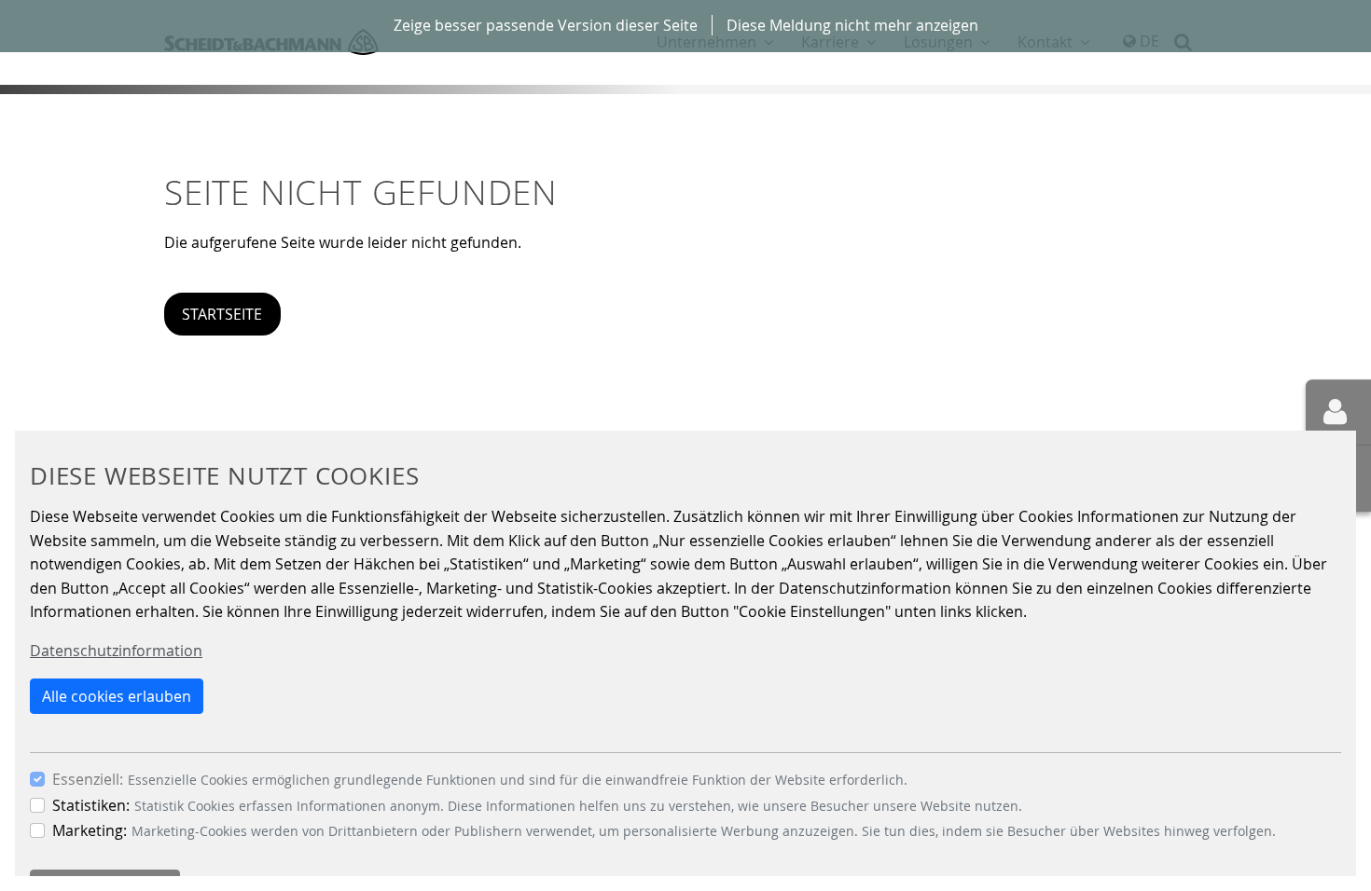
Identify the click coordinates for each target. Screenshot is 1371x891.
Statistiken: (91, 805)
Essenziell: (87, 779)
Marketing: (89, 830)
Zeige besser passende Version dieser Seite (546, 25)
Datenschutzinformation (116, 650)
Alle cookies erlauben (116, 696)
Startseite (222, 314)
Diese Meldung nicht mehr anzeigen (852, 25)
